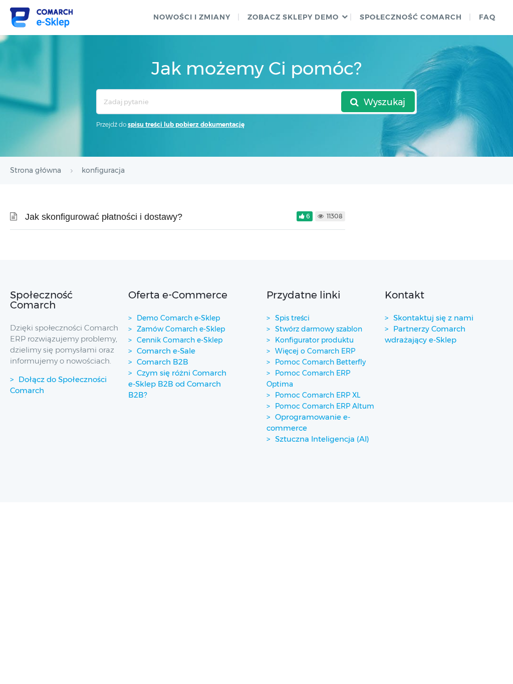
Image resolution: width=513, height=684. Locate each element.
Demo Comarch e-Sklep (178, 317)
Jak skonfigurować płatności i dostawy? (103, 217)
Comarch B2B (162, 362)
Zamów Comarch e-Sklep (181, 328)
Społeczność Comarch (411, 17)
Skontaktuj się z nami (433, 317)
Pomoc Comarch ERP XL (317, 395)
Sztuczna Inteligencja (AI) (322, 439)
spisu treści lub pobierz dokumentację (186, 124)
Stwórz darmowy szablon (318, 328)
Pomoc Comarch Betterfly (320, 362)
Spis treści (292, 317)
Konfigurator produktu (314, 340)
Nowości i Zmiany (191, 17)
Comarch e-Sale (166, 351)
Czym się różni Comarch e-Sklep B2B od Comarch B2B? (177, 384)
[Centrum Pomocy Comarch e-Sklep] (41, 18)
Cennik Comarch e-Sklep (179, 340)
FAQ (487, 17)
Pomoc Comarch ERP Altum (324, 406)
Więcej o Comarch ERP (315, 351)
